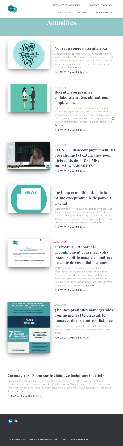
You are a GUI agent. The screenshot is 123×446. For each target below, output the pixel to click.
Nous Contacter (104, 13)
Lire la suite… (76, 67)
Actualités (60, 43)
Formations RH (63, 13)
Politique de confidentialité (43, 439)
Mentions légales (79, 439)
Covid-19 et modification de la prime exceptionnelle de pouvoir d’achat (82, 198)
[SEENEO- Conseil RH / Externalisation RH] (12, 9)
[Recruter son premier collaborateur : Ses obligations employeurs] (29, 98)
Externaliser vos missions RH (66, 5)
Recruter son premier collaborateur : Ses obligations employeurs (81, 97)
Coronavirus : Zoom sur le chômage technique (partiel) (56, 375)
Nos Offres (83, 13)
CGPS (64, 439)
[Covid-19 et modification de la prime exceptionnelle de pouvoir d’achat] (29, 199)
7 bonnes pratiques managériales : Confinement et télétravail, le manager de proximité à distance (84, 315)
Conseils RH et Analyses (100, 5)
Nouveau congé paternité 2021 (80, 48)
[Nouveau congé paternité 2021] (29, 54)
